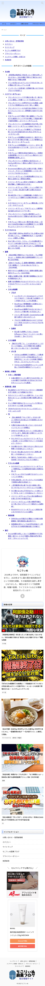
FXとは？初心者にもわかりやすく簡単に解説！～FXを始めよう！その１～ (26, 453)
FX (9, 414)
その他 (7, 71)
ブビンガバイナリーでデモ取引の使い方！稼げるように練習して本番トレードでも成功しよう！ (25, 98)
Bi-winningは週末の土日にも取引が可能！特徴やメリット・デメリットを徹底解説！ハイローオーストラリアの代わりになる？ (25, 170)
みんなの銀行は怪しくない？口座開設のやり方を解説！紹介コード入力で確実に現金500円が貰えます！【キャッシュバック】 (25, 535)
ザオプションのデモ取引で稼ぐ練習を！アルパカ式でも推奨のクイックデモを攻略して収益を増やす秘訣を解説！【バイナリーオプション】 (25, 118)
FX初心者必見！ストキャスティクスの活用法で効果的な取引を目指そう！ (27, 481)
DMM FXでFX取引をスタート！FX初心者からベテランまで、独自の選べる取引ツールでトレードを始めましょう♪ (27, 433)
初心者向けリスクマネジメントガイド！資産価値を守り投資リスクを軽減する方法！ (25, 391)
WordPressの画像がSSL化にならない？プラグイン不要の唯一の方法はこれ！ (28, 310)
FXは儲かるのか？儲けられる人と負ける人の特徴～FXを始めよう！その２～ (27, 447)
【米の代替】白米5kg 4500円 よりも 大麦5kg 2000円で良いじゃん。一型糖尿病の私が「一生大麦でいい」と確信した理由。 (25, 235)
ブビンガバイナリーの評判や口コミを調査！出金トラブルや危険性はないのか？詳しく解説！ (25, 104)
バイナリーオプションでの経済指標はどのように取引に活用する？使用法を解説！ (25, 177)
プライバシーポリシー (38, 24)
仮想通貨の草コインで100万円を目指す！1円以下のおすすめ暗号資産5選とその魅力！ (27, 525)
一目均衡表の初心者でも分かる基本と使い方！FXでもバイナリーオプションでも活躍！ (27, 486)
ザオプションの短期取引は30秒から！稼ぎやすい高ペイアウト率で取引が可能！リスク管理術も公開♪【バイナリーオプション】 (25, 139)
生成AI (13, 328)
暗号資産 (11, 515)
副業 (6, 252)
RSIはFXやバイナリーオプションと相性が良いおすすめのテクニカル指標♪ (26, 510)
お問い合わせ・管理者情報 (14, 41)
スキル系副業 (12, 289)
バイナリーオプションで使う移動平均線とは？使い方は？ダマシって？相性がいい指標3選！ (27, 504)
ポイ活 (13, 351)
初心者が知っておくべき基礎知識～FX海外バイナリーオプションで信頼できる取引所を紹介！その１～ (25, 197)
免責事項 (8, 60)
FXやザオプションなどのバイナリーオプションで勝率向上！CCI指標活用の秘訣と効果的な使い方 (27, 468)
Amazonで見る (22, 941)
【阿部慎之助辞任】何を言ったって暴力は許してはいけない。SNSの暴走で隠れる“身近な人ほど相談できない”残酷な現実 (25, 77)
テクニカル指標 (13, 463)
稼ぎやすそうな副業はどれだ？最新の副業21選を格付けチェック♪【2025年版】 (25, 271)
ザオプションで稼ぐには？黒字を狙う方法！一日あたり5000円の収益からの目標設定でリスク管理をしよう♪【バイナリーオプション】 (25, 224)
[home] (22, 596)
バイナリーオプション (13, 94)
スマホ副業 (12, 340)
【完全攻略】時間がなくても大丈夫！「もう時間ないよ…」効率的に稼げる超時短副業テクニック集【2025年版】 (25, 257)
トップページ (13, 961)
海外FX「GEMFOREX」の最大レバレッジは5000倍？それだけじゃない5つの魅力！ (26, 458)
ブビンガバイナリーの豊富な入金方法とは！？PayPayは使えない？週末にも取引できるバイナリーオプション (25, 163)
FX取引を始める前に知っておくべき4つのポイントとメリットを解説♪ (26, 426)
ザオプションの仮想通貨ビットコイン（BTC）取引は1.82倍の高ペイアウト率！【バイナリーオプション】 (25, 147)
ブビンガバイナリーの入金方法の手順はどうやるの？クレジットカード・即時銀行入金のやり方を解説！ (25, 110)
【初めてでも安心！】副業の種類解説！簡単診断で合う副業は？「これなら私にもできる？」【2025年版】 (25, 265)
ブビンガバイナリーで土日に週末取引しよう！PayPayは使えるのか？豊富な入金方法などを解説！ (25, 216)
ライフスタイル (10, 230)
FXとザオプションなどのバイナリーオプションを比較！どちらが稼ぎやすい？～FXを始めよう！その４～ (27, 440)
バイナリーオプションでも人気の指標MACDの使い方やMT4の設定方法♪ (26, 497)
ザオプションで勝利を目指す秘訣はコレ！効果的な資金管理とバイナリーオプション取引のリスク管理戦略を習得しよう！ (25, 155)
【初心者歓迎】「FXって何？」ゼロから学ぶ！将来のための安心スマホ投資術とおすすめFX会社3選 (27, 419)
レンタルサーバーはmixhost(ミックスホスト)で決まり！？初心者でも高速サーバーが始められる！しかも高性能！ (28, 298)
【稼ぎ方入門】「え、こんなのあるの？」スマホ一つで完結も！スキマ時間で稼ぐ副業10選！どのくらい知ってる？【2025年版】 (27, 345)
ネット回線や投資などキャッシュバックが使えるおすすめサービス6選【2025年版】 (25, 404)
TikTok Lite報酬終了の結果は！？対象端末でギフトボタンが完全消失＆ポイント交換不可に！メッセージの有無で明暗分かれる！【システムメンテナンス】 (28, 358)
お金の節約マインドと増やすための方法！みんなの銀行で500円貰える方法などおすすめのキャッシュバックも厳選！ (27, 380)
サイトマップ (9, 47)
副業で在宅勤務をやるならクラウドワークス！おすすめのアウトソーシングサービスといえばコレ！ (25, 283)
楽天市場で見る (22, 946)
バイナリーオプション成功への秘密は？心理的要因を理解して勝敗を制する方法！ (25, 183)
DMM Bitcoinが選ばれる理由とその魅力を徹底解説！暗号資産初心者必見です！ (27, 519)
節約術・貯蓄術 (10, 371)
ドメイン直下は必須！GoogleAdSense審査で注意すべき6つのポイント (28, 316)
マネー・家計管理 (14, 375)
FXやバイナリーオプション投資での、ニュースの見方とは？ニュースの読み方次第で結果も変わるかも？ (25, 397)
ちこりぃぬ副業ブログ (13, 50)
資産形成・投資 (10, 386)
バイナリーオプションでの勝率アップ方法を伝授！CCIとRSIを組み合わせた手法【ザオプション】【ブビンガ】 (24, 131)
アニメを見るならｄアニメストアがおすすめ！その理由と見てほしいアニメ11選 (25, 84)
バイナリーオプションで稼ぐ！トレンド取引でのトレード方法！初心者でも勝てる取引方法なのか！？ (25, 189)
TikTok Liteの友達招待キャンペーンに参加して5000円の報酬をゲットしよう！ (28, 366)
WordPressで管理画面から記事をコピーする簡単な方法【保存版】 (28, 305)
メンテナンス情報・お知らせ (15, 57)
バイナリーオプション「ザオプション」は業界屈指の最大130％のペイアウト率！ (25, 209)
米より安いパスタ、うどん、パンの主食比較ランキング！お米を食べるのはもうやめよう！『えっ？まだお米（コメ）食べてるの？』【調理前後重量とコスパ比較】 (25, 244)
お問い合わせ (24, 24)
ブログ (13, 292)
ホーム (4, 24)
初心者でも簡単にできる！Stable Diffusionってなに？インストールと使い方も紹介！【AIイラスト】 (28, 333)
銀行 (6, 530)
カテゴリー (13, 24)
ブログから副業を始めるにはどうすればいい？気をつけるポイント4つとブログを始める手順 (28, 322)
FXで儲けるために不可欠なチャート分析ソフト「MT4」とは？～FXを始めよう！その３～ (27, 492)
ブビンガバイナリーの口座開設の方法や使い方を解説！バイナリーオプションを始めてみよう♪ (25, 125)
